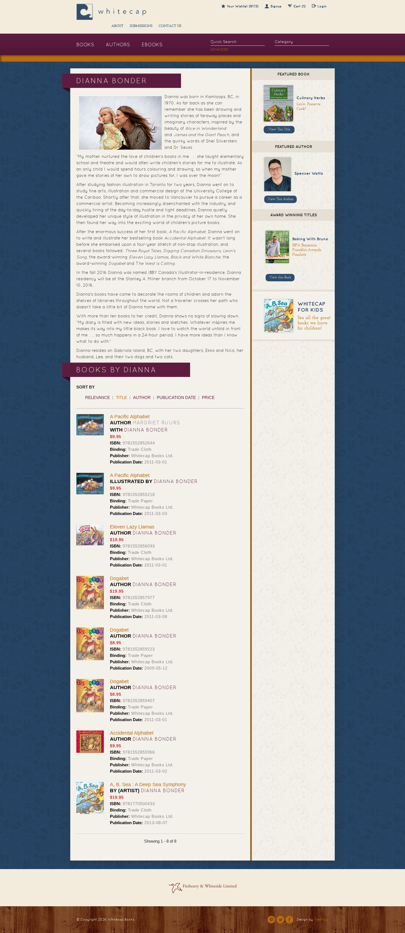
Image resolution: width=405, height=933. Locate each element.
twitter (280, 919)
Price (208, 397)
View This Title (279, 129)
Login (321, 6)
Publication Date (176, 397)
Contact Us (170, 26)
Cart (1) (299, 6)
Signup (276, 6)
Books (85, 44)
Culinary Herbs (310, 98)
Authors (118, 44)
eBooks (152, 44)
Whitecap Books (121, 919)
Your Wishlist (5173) (242, 6)
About (117, 26)
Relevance (97, 397)
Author (142, 397)
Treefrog (321, 919)
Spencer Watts (308, 173)
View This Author (280, 199)
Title (121, 397)
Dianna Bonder (146, 430)
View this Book (280, 277)
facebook (289, 919)
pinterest (271, 919)
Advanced (219, 50)
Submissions (141, 26)
